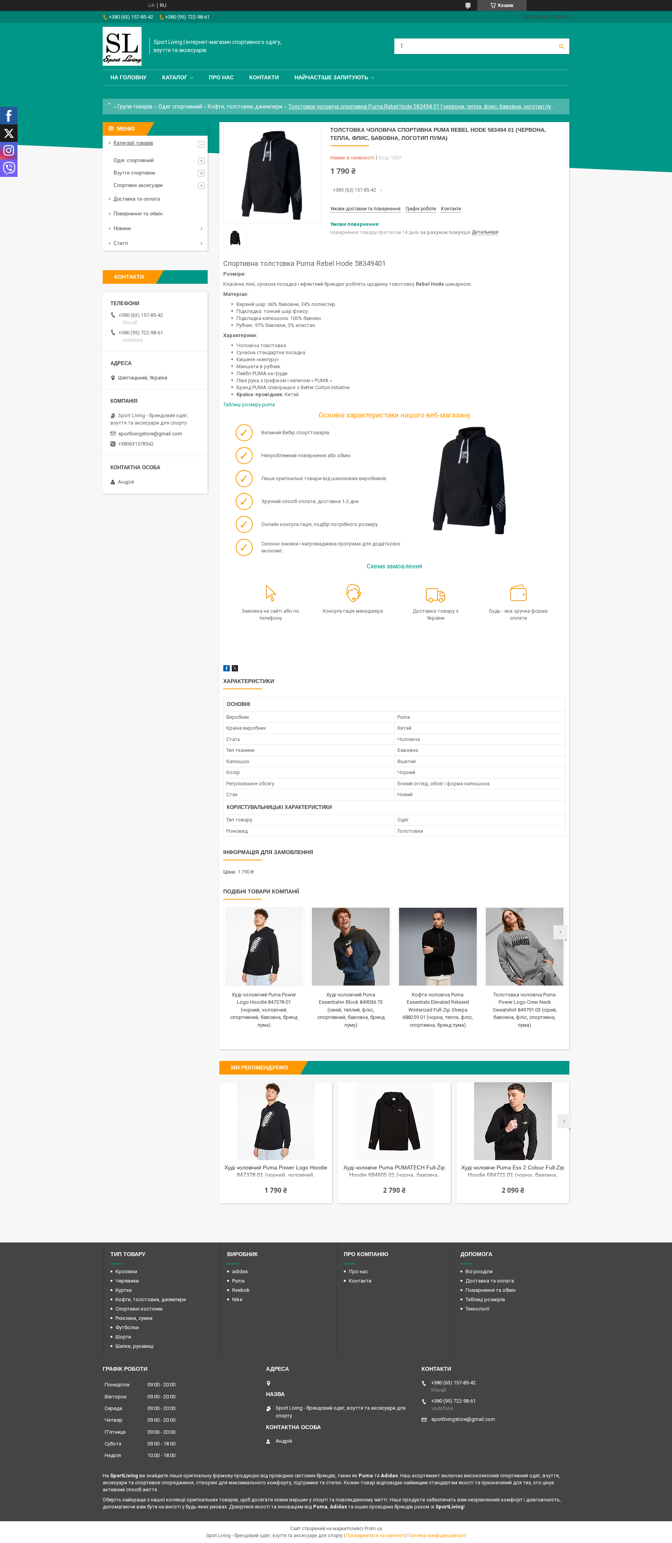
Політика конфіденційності (436, 1535)
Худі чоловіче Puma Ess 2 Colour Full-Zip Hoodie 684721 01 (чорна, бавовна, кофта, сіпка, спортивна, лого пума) (512, 1172)
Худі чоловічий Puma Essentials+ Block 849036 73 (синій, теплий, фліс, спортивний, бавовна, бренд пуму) (351, 1010)
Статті (121, 243)
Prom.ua (373, 1528)
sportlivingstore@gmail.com (150, 434)
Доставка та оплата (137, 199)
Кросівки (126, 1271)
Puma (238, 1281)
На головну (128, 77)
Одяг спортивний (180, 106)
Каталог (174, 77)
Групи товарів (134, 106)
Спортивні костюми (139, 1309)
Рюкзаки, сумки (134, 1318)
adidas (240, 1271)
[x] (235, 670)
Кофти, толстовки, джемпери (245, 106)
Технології (477, 1309)
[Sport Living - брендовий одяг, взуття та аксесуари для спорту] (122, 46)
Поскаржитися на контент (374, 1535)
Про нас (221, 77)
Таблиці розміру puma (249, 404)
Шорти (123, 1337)
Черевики (127, 1281)
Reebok (241, 1290)
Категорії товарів (133, 143)
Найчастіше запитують (331, 77)
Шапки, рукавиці (135, 1346)
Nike (237, 1299)
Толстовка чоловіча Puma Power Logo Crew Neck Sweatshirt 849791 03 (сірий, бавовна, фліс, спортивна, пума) (525, 1010)
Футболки (127, 1327)
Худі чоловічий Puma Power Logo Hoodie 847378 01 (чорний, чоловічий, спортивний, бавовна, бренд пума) (264, 1010)
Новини (122, 228)
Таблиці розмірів (485, 1299)
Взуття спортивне (134, 173)
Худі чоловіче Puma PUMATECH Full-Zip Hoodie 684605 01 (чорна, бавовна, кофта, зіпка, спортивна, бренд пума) (394, 1172)
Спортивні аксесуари (138, 185)
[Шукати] (561, 46)
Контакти (264, 77)
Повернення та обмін (138, 214)
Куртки (124, 1290)
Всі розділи (479, 1271)
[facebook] (226, 670)
